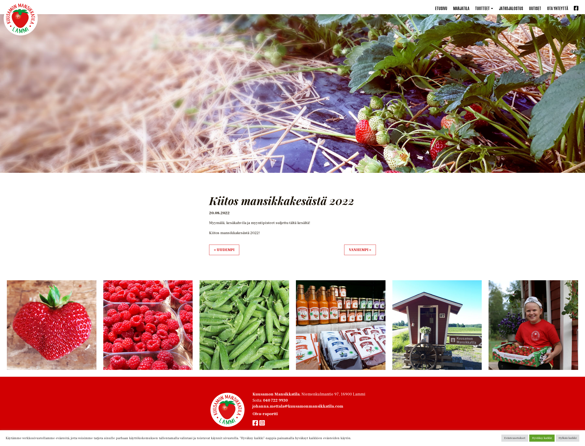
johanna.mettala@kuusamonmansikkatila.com (298, 406)
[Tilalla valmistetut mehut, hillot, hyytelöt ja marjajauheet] (21, 18)
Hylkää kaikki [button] (567, 438)
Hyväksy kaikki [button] (542, 438)
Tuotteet (482, 8)
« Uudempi (224, 250)
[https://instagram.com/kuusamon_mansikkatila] (262, 423)
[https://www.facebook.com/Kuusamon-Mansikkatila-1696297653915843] (256, 423)
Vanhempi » (360, 250)
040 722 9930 (275, 400)
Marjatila (461, 8)
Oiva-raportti (265, 414)
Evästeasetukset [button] (514, 438)
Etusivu (441, 8)
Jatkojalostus (511, 8)
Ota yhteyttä (557, 8)
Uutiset (535, 8)
